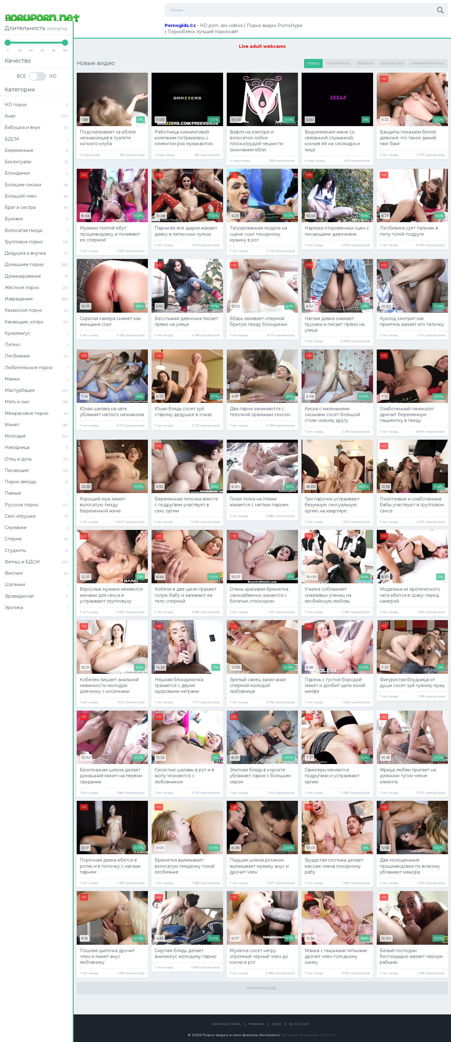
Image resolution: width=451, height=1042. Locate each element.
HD (52, 76)
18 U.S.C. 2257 (299, 1024)
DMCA (277, 1024)
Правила (256, 1024)
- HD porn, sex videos (204, 25)
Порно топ (328, 1035)
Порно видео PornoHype (275, 25)
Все (21, 76)
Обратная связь (226, 1024)
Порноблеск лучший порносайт (203, 31)
